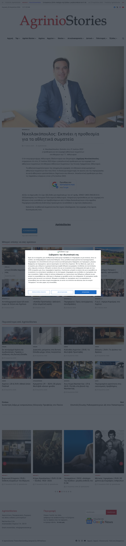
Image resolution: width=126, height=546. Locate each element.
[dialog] (63, 273)
